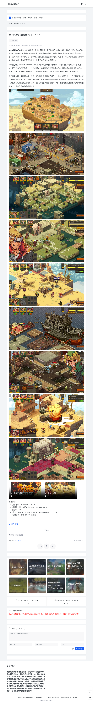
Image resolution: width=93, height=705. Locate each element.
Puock (51, 700)
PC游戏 (16, 23)
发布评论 (80, 649)
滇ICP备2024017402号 (69, 697)
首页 (10, 23)
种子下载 (14, 524)
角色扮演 (20, 535)
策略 (12, 535)
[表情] (72, 648)
